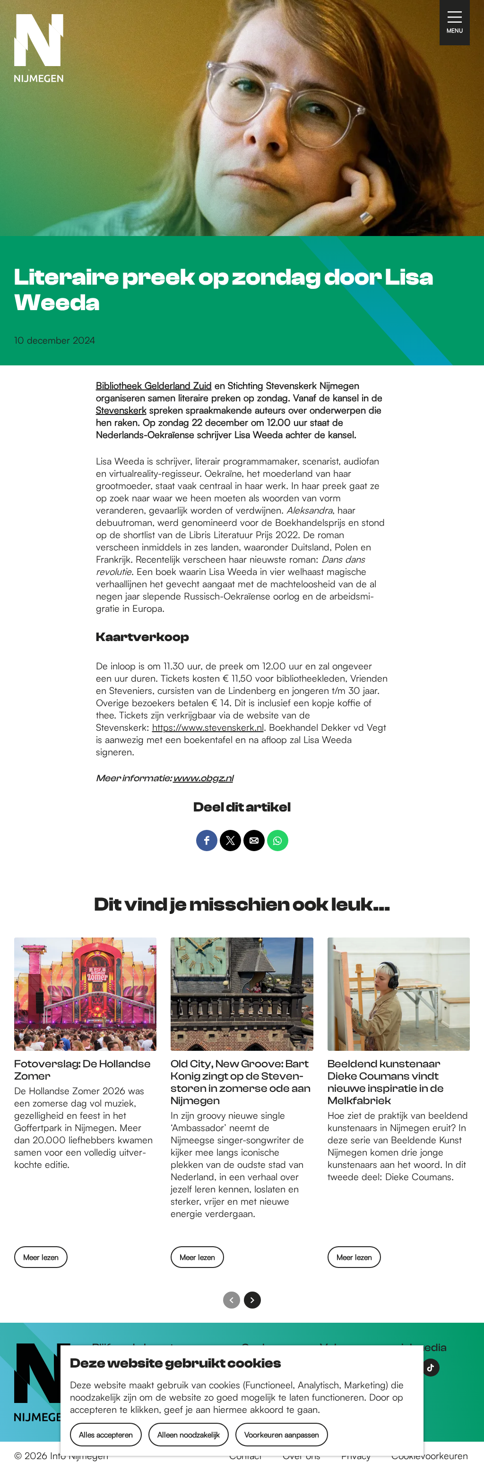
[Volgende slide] (252, 1300)
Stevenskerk (121, 410)
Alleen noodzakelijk (188, 1434)
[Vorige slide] (231, 1300)
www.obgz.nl (203, 778)
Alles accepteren (106, 1434)
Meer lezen (41, 1260)
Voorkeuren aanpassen (281, 1434)
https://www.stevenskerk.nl (208, 727)
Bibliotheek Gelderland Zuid (154, 385)
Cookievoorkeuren (429, 1456)
